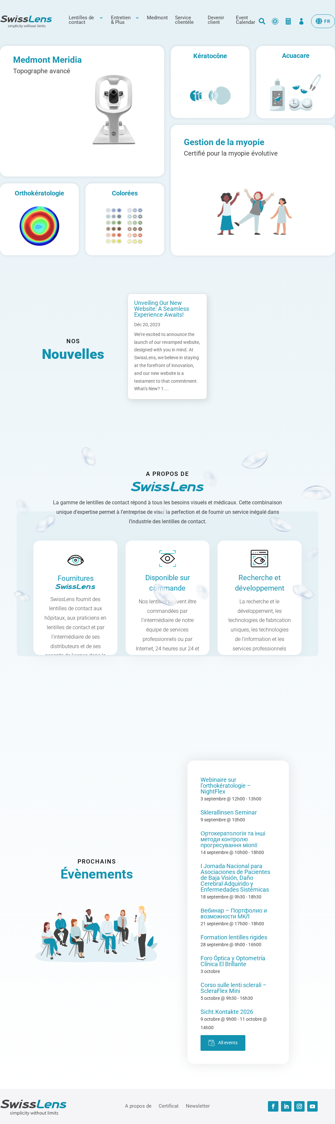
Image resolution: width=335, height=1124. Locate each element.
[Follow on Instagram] (299, 1106)
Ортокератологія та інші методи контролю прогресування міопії (233, 839)
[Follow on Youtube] (312, 1106)
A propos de (138, 1105)
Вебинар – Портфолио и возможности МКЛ (234, 913)
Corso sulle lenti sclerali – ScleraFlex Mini (234, 987)
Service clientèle (184, 20)
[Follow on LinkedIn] (286, 1106)
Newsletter (198, 1105)
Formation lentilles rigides (234, 937)
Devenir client (216, 20)
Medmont (157, 18)
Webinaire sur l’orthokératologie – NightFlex (226, 785)
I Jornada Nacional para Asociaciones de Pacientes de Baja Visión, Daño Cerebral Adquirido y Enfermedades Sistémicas (235, 878)
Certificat (169, 1105)
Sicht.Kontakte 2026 (227, 1011)
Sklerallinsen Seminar (229, 812)
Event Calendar (245, 20)
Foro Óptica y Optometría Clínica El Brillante (233, 961)
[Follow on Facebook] (273, 1106)
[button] (323, 21)
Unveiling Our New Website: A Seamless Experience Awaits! (161, 308)
